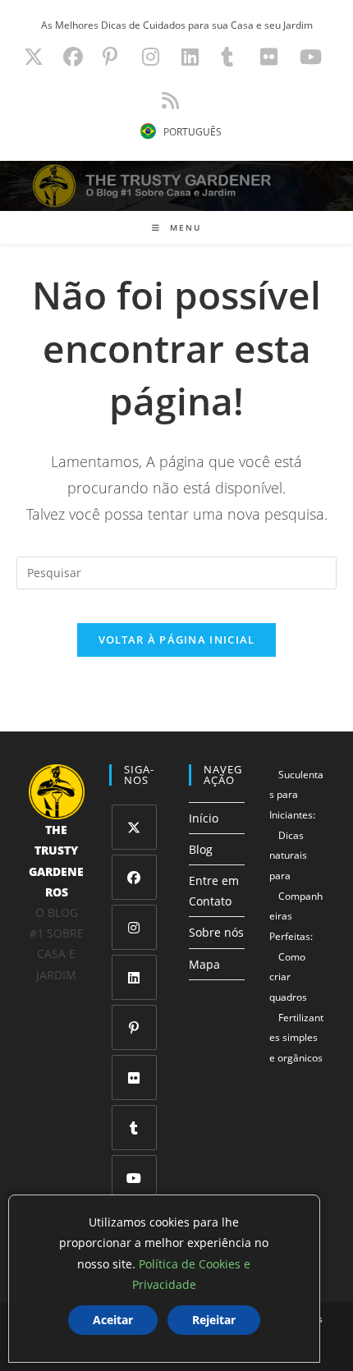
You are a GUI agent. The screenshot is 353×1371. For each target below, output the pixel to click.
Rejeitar (214, 1319)
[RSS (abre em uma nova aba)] (168, 100)
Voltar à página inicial (177, 639)
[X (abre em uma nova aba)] (33, 56)
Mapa (204, 964)
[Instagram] (134, 927)
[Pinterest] (134, 1027)
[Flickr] (134, 1077)
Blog (201, 849)
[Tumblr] (134, 1127)
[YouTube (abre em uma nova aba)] (311, 56)
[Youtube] (134, 1177)
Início (203, 818)
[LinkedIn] (134, 977)
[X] (134, 827)
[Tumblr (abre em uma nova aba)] (227, 56)
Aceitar (113, 1319)
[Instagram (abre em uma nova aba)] (150, 56)
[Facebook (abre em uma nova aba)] (73, 56)
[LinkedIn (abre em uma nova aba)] (190, 56)
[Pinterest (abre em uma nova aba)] (110, 56)
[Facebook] (134, 877)
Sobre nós (216, 932)
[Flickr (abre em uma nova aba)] (268, 56)
